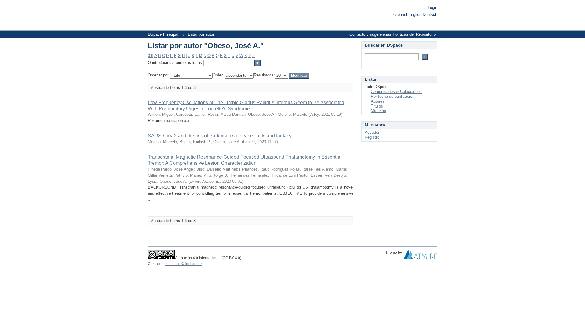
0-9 (150, 55)
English (414, 14)
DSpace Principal (163, 34)
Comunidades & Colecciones (396, 91)
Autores (378, 101)
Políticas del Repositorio (414, 34)
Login (432, 7)
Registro (372, 137)
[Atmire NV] (420, 256)
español (400, 14)
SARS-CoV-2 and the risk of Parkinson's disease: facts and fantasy (220, 135)
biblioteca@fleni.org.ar (183, 264)
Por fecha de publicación (392, 96)
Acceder (372, 132)
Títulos (377, 106)
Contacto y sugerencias (370, 34)
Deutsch (430, 14)
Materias (378, 110)
